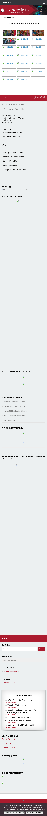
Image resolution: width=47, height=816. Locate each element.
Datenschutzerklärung (34, 812)
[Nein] (44, 809)
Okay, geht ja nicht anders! (14, 812)
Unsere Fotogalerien (12, 671)
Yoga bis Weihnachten (17, 705)
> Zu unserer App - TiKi (13, 109)
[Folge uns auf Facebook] (41, 97)
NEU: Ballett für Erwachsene (19, 700)
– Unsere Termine (8, 682)
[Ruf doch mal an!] (35, 97)
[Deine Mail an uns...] (38, 97)
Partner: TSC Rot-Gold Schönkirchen (15, 411)
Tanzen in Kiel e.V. (8, 3)
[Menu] (44, 2)
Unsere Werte (8, 743)
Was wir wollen (8, 739)
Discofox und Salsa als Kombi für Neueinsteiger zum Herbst (20, 711)
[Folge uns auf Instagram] (44, 97)
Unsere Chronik (8, 747)
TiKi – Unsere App (9, 420)
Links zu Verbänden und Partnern (14, 415)
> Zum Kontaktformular (13, 104)
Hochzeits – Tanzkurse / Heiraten (14, 402)
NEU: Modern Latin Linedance (20, 725)
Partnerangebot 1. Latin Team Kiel (14, 406)
